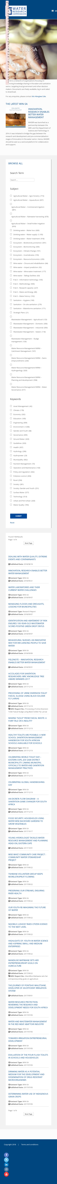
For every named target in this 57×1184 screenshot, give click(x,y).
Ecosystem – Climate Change (26, 251)
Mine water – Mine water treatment (29, 271)
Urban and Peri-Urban (24, 501)
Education (19, 418)
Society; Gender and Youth (26, 488)
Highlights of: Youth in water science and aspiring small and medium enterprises (28, 943)
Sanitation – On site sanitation (27, 304)
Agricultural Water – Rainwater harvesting (30, 216)
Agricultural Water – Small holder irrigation (28, 225)
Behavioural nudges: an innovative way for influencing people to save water (27, 643)
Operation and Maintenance (26, 468)
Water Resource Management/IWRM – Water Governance (29, 388)
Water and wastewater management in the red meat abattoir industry (27, 1023)
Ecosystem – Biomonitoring (26, 247)
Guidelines (19, 443)
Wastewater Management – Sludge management (25, 340)
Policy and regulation (23, 472)
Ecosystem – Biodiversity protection (29, 243)
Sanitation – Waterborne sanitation (29, 308)
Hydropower (20, 455)
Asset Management (22, 406)
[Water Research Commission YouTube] (6, 1174)
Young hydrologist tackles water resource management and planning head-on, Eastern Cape (28, 840)
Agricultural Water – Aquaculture (28, 200)
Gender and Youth (22, 431)
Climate (18, 410)
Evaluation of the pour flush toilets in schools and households (28, 1056)
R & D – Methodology (24, 284)
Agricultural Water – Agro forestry (28, 196)
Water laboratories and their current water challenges (24, 588)
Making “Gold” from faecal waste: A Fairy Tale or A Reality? (27, 719)
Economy (19, 414)
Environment (21, 427)
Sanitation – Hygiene (23, 300)
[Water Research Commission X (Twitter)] (6, 1159)
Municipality (20, 459)
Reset (12, 522)
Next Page (28, 543)
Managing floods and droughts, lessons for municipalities (26, 605)
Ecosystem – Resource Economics (28, 259)
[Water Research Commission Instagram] (6, 1169)
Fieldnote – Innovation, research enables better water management (26, 661)
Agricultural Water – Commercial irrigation (27, 208)
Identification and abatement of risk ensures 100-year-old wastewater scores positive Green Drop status (27, 623)
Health (18, 447)
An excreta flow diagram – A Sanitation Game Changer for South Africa (27, 801)
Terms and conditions (29, 1144)
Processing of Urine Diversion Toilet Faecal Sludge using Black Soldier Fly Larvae (27, 696)
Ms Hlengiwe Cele (39, 96)
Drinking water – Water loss (26, 230)
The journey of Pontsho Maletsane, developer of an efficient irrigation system (27, 988)
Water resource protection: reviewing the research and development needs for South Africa (28, 1005)
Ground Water (21, 439)
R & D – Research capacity (25, 288)
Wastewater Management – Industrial (30, 327)
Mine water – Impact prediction (27, 267)
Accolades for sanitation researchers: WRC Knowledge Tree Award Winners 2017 (26, 676)
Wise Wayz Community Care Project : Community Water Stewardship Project (27, 857)
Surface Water (21, 492)
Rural (17, 480)
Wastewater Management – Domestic (30, 323)
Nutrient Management (24, 464)
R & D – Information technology (28, 280)
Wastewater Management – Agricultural (29, 319)
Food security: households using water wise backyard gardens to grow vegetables (26, 821)
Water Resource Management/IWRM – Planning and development (26, 378)
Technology (20, 496)
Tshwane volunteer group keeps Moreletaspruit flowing (25, 875)
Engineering (20, 422)
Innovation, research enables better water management (38, 113)
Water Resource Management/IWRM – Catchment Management (26, 349)
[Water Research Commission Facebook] (6, 1155)
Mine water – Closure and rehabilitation (30, 263)
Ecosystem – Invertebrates (26, 255)
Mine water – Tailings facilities (26, 275)
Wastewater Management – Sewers (29, 332)
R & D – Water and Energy (25, 292)
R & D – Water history (24, 296)
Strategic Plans (20, 312)
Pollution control (22, 476)
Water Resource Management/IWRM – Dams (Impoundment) (29, 359)
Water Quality (21, 505)
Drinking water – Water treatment (28, 238)
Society (18, 484)
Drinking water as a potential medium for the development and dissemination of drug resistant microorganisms (26, 1075)
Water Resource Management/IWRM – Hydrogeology (26, 369)
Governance (20, 435)
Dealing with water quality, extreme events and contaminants (27, 558)
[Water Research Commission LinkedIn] (6, 1164)
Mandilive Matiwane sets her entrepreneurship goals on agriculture (23, 963)
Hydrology (19, 451)
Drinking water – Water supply (28, 234)
